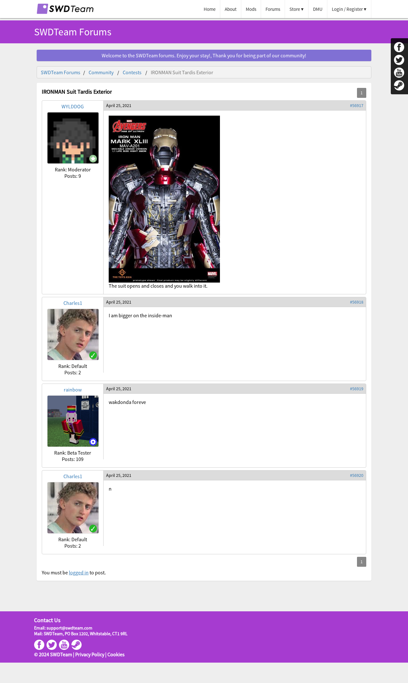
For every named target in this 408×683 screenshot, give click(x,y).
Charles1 (72, 303)
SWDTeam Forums (60, 72)
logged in (79, 572)
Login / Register (347, 9)
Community (101, 72)
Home (209, 9)
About (231, 9)
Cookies (116, 654)
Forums (273, 9)
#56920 (356, 475)
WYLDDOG (73, 106)
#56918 (356, 302)
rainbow (73, 389)
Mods (251, 9)
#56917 (356, 105)
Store (294, 9)
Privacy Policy (89, 654)
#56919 (356, 389)
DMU (318, 9)
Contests (132, 72)
